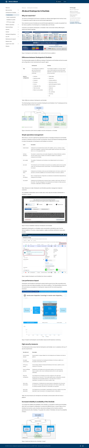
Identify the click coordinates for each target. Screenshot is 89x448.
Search (59, 1)
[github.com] (80, 446)
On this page (72, 7)
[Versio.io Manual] (6, 1)
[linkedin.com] (83, 446)
